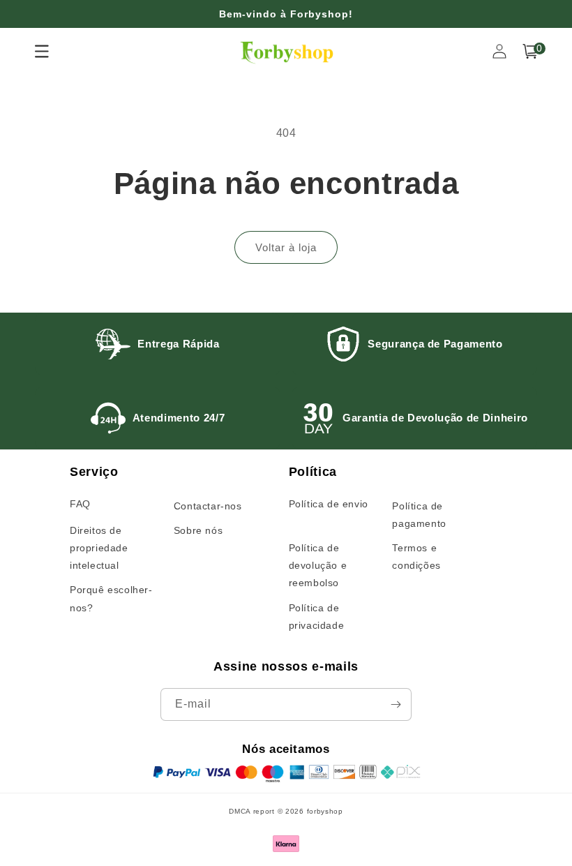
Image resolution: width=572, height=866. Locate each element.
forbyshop (325, 811)
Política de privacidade (317, 616)
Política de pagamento (419, 514)
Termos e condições (416, 556)
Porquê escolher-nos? (111, 598)
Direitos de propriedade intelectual (99, 548)
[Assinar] (395, 704)
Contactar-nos (208, 506)
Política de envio (328, 503)
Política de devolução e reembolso (318, 565)
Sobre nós (198, 530)
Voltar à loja (286, 247)
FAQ (80, 503)
